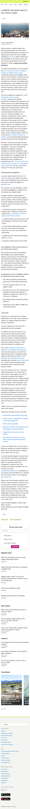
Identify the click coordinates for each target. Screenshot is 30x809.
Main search (4, 769)
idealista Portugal (5, 773)
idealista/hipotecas (5, 776)
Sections (25, 1)
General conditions (5, 760)
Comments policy (5, 762)
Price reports (4, 740)
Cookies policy (4, 758)
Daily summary (7, 535)
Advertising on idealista (7, 733)
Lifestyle (20, 4)
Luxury (10, 4)
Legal (15, 4)
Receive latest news (15, 527)
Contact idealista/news (6, 735)
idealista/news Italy (6, 742)
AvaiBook (3, 782)
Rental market (4, 519)
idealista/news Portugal (7, 744)
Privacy (3, 755)
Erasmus (26, 4)
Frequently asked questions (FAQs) (10, 751)
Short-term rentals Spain (15, 519)
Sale (2, 4)
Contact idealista (5, 753)
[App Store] (5, 790)
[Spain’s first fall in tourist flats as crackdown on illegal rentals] (15, 569)
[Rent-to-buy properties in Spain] (15, 589)
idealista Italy (4, 771)
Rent (6, 4)
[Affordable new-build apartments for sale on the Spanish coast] (11, 690)
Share (4, 18)
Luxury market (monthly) (10, 543)
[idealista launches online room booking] (15, 596)
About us (3, 731)
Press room (4, 737)
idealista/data (4, 780)
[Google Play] (5, 794)
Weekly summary (8, 539)
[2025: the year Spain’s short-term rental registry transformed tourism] (15, 559)
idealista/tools (4, 778)
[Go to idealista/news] (3, 1)
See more (3, 708)
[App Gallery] (5, 799)
